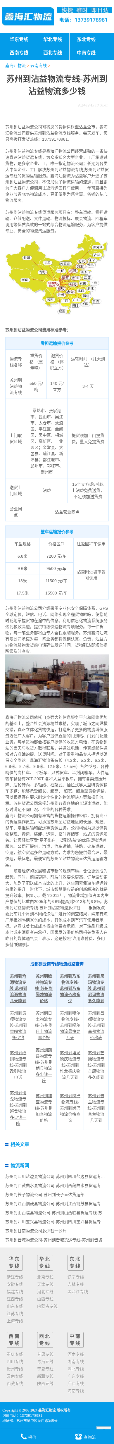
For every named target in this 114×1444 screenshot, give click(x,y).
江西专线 (15, 1299)
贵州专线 (15, 1369)
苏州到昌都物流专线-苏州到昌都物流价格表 (96, 1025)
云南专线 (38, 65)
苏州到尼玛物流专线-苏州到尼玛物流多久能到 (96, 988)
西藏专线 (15, 1383)
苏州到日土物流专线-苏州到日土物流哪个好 (44, 1025)
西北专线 (45, 1340)
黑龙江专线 (78, 1291)
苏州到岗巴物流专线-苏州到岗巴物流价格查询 (70, 1108)
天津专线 (45, 1284)
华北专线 (45, 1263)
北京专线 (45, 1277)
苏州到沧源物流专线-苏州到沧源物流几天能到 (18, 988)
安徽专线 (15, 1284)
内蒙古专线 (47, 1306)
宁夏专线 (45, 1369)
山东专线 (15, 1306)
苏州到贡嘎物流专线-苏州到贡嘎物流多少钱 (18, 1025)
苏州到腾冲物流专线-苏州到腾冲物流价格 (44, 988)
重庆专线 (15, 1354)
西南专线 (14, 1340)
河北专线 (45, 1291)
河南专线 (76, 1354)
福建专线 (15, 1291)
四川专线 (15, 1361)
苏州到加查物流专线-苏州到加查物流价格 (44, 1108)
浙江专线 (15, 1277)
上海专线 (15, 1321)
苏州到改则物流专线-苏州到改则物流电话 (18, 1065)
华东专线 (14, 1263)
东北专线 (75, 1263)
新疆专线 (45, 1376)
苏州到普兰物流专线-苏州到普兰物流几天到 (96, 1108)
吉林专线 (76, 1284)
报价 (32, 1437)
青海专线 (45, 1361)
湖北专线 (76, 1369)
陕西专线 (45, 1383)
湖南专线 (76, 1361)
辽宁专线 (76, 1277)
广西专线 (76, 1383)
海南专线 (76, 1390)
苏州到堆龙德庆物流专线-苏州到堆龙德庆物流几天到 (70, 1065)
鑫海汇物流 (15, 65)
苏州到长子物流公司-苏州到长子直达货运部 (44, 1194)
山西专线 (45, 1299)
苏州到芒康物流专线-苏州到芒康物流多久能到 (96, 1065)
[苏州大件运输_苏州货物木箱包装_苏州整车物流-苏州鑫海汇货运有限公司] (28, 16)
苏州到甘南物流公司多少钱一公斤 (36, 1230)
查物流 (90, 1437)
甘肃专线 (45, 1354)
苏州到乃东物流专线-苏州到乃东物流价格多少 (70, 988)
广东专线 (76, 1376)
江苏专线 (15, 1313)
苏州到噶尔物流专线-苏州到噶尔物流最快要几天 (70, 1025)
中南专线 (75, 1340)
